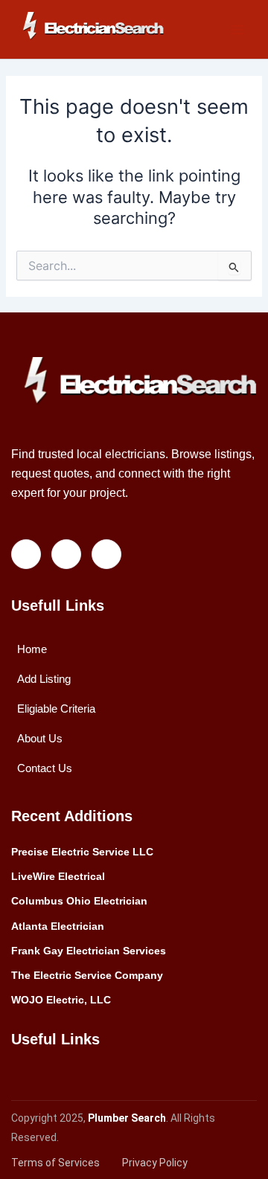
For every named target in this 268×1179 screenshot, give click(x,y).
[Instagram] (106, 554)
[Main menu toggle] (237, 29)
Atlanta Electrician (57, 926)
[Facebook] (26, 554)
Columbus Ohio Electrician (79, 901)
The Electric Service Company (87, 975)
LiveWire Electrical (58, 876)
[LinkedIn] (66, 554)
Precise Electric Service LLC (82, 852)
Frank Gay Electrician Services (88, 951)
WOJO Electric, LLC (61, 1000)
